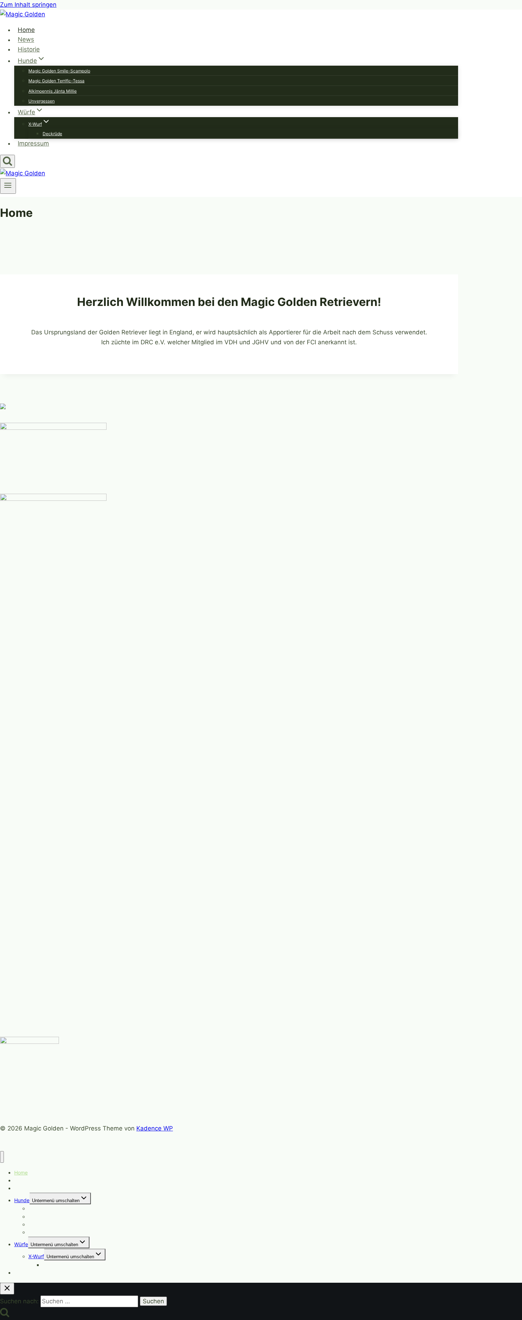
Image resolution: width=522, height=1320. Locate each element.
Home (26, 29)
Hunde (21, 1200)
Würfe (21, 1244)
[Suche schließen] (7, 1288)
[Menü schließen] (2, 1157)
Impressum (33, 143)
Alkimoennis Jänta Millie (52, 91)
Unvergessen (41, 101)
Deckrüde (52, 133)
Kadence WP (154, 1128)
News (26, 39)
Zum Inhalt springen (28, 4)
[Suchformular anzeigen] (7, 161)
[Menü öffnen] (8, 186)
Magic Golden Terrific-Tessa (56, 80)
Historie (29, 49)
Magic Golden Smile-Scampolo (59, 70)
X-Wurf (36, 1256)
